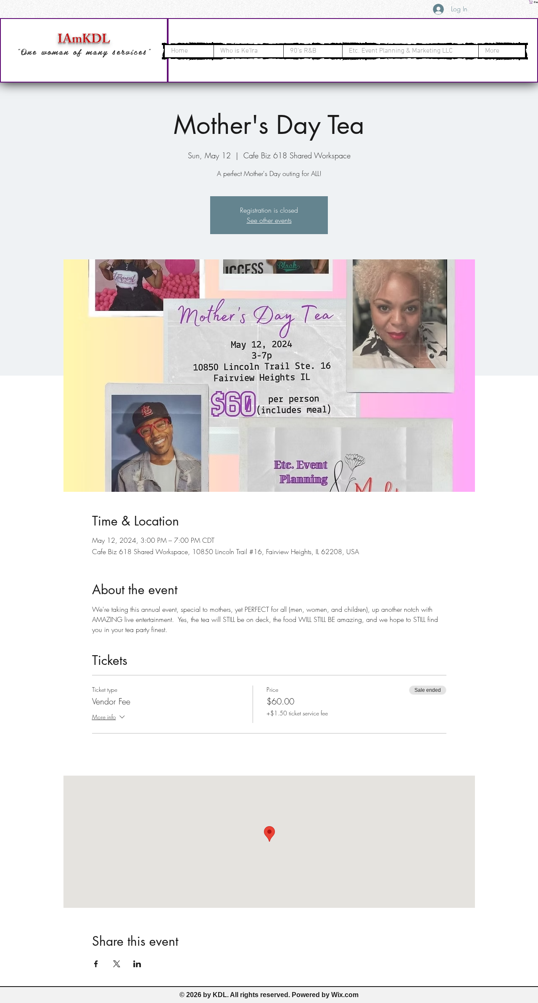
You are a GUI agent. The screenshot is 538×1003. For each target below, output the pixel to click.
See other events (269, 220)
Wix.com (345, 994)
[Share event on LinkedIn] (137, 963)
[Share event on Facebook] (96, 963)
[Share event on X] (117, 963)
